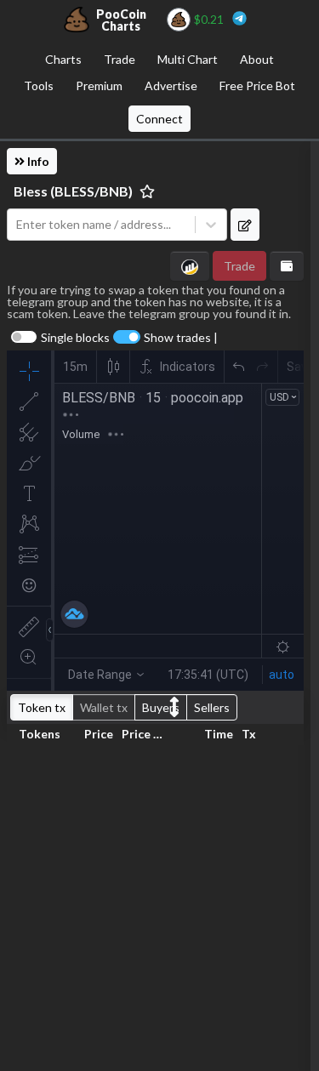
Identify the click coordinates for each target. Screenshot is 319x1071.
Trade (119, 59)
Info (37, 161)
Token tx (42, 707)
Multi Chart (187, 59)
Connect (159, 118)
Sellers (212, 707)
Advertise (171, 85)
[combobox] (101, 225)
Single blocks (75, 338)
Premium (99, 85)
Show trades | (181, 338)
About (257, 59)
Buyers (160, 707)
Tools (39, 85)
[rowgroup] (155, 904)
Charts (63, 59)
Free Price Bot (257, 85)
